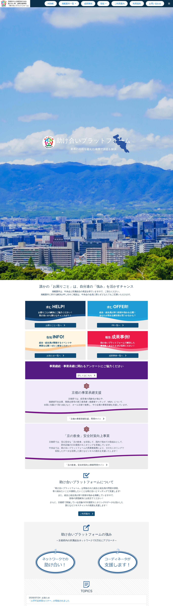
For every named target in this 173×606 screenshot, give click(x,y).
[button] (169, 3)
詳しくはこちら (85, 375)
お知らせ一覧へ (54, 355)
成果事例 (88, 3)
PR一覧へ (116, 325)
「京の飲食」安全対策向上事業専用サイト (85, 465)
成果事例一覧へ (116, 355)
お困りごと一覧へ (54, 325)
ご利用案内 (119, 3)
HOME (51, 3)
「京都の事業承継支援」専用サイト (85, 418)
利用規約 (137, 3)
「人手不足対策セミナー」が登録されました (49, 600)
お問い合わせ (155, 3)
